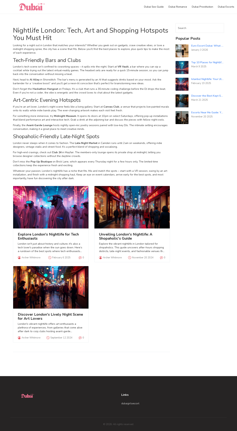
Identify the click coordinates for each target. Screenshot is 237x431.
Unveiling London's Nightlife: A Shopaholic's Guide (125, 236)
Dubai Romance (177, 7)
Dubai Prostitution (202, 7)
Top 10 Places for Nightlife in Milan (207, 62)
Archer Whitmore (31, 257)
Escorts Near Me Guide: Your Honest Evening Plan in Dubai (207, 112)
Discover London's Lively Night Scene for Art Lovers (50, 316)
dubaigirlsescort (130, 403)
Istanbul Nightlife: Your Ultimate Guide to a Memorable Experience (207, 79)
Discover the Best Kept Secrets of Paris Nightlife (207, 95)
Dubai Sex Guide (154, 7)
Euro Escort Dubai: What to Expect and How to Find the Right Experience (207, 45)
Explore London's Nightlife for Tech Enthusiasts (48, 236)
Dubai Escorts (226, 7)
